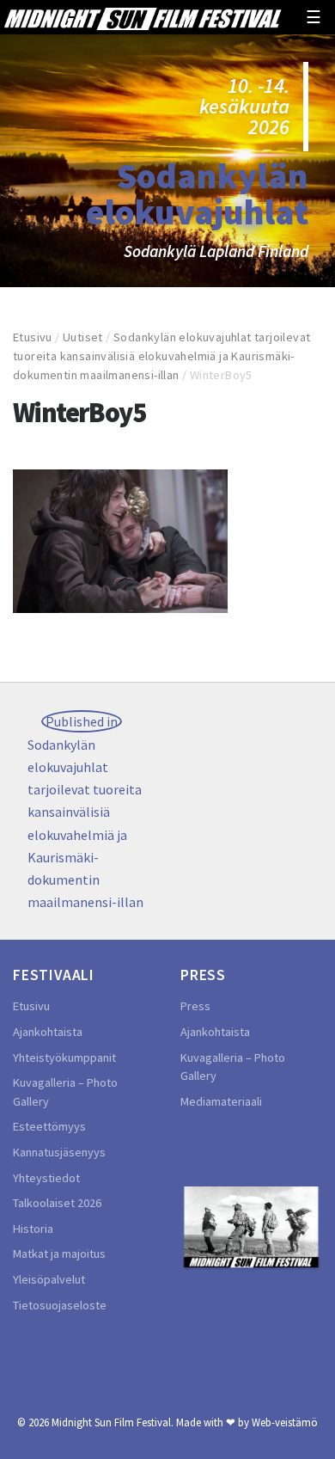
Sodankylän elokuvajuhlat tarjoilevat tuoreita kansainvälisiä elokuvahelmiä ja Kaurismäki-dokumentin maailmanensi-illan (161, 355)
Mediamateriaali (221, 1101)
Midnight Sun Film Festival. (113, 1422)
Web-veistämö (285, 1422)
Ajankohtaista (47, 1031)
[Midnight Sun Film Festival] (142, 17)
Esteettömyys (49, 1126)
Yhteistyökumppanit (64, 1057)
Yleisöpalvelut (49, 1279)
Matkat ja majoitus (59, 1253)
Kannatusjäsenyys (59, 1152)
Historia (33, 1228)
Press (195, 1006)
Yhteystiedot (46, 1178)
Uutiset (83, 337)
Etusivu (32, 337)
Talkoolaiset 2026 (57, 1203)
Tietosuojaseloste (60, 1305)
